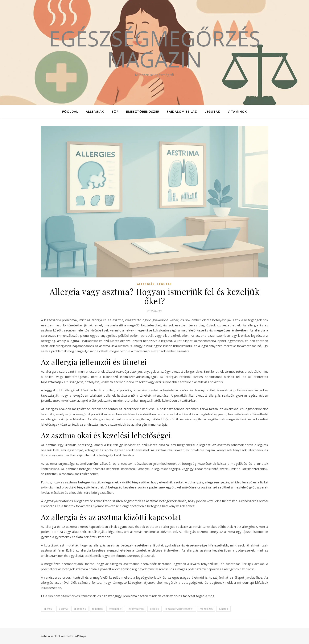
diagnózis (80, 609)
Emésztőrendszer (142, 111)
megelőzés (206, 609)
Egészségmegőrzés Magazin (154, 49)
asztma (63, 609)
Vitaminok (237, 111)
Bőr (115, 111)
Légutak (212, 111)
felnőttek (97, 609)
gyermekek (115, 609)
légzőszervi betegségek (179, 609)
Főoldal (70, 111)
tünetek (223, 609)
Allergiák (95, 111)
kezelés (154, 609)
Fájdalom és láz (182, 111)
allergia (48, 609)
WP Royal (81, 636)
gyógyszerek (136, 609)
